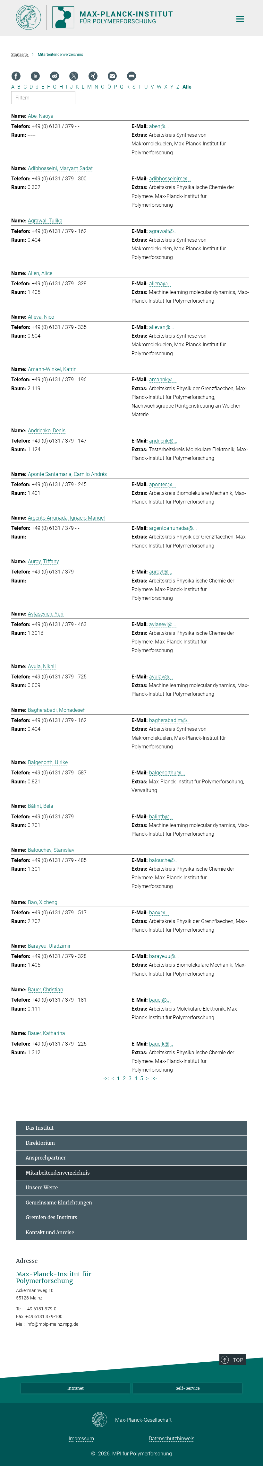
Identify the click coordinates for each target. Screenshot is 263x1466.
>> (154, 1078)
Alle (186, 87)
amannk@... (162, 379)
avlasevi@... (162, 624)
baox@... (159, 913)
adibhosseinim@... (170, 179)
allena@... (160, 283)
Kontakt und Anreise (50, 1232)
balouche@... (164, 860)
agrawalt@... (163, 231)
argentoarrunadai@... (173, 528)
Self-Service (188, 1388)
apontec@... (162, 484)
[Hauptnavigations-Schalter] (240, 19)
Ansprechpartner (46, 1158)
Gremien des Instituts (51, 1217)
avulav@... (161, 677)
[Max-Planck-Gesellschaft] (103, 1420)
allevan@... (161, 327)
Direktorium (40, 1143)
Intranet (75, 1388)
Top (238, 1360)
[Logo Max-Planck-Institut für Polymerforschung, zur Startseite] (120, 17)
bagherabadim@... (170, 720)
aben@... (159, 126)
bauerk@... (161, 1044)
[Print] (131, 76)
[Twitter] (74, 76)
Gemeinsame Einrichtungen (59, 1203)
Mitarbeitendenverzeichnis (58, 1173)
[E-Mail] (112, 76)
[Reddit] (54, 76)
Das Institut (40, 1128)
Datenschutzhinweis (171, 1439)
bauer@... (160, 1000)
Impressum (81, 1439)
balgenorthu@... (167, 773)
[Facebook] (16, 76)
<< (106, 1078)
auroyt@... (160, 572)
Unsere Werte (42, 1188)
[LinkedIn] (35, 76)
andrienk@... (163, 441)
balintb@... (161, 817)
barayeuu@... (164, 956)
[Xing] (93, 76)
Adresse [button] (27, 1261)
